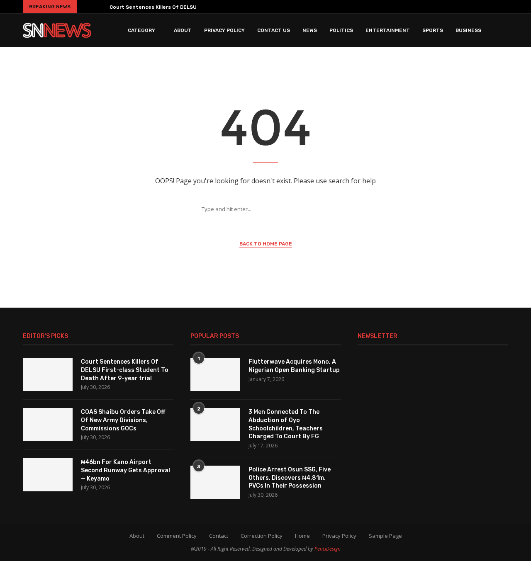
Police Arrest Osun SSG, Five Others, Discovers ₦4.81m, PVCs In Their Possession (289, 477)
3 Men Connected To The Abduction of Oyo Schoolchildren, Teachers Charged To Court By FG (285, 424)
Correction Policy (262, 535)
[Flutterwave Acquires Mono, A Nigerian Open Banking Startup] (215, 374)
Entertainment (387, 30)
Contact (218, 535)
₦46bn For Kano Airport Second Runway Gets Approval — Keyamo (125, 470)
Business (468, 30)
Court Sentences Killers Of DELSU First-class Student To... (185, 7)
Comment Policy (177, 535)
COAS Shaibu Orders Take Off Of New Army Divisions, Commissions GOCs (123, 420)
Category (141, 30)
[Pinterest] (468, 6)
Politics (341, 30)
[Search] (504, 30)
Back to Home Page (265, 244)
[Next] (100, 6)
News (309, 30)
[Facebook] (434, 6)
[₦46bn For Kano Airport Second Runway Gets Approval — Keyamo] (48, 474)
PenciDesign (327, 548)
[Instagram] (456, 6)
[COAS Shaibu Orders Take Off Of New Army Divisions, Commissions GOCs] (48, 424)
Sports (432, 30)
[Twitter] (445, 6)
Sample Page (385, 535)
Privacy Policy (224, 30)
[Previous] (86, 6)
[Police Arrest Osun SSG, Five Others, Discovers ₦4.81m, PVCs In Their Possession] (215, 482)
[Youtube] (480, 6)
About (183, 30)
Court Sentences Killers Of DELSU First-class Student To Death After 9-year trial (124, 369)
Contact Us (273, 30)
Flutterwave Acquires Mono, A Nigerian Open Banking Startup (294, 366)
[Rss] (505, 6)
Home (302, 535)
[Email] (493, 6)
